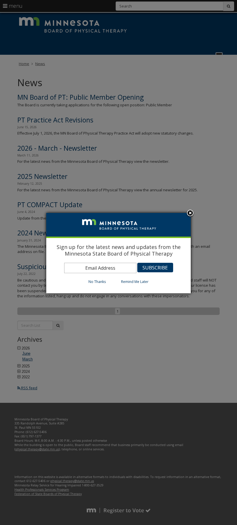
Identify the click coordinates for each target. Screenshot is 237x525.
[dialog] (118, 253)
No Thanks (97, 281)
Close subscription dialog (190, 213)
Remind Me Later (135, 281)
